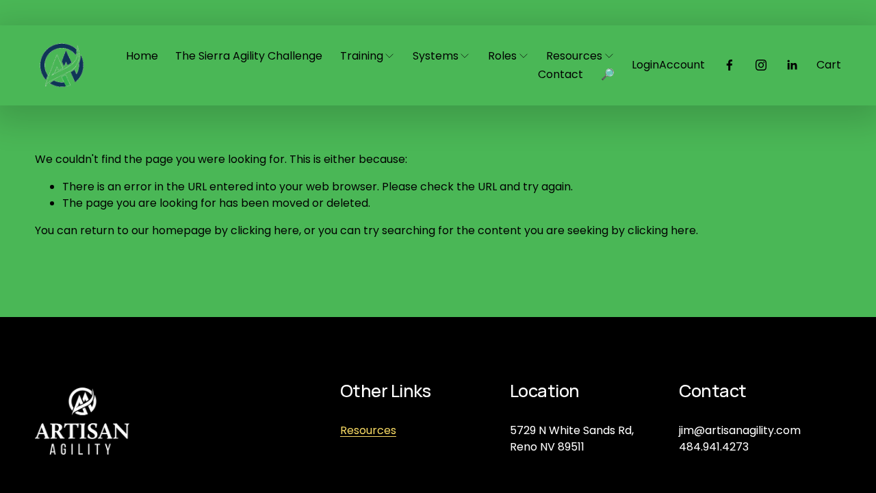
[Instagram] (761, 65)
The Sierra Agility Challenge (248, 56)
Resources (368, 430)
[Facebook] (729, 65)
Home (142, 56)
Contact (560, 74)
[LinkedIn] (792, 65)
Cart (828, 65)
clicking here (265, 230)
